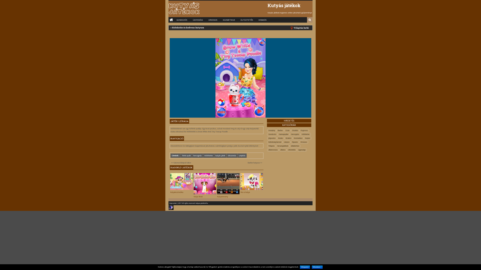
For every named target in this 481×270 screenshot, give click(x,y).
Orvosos (212, 20)
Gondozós (181, 20)
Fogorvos (304, 130)
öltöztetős (247, 20)
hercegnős (197, 155)
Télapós (271, 146)
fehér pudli (186, 155)
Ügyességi (198, 20)
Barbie (280, 130)
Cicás (287, 130)
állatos (282, 150)
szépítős (242, 155)
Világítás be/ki (301, 27)
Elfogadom (305, 267)
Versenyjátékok (282, 146)
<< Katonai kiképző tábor (181, 163)
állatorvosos (273, 150)
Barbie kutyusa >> (255, 163)
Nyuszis (295, 142)
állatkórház (295, 146)
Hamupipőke (283, 134)
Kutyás (307, 138)
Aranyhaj (272, 130)
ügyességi (301, 150)
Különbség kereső (275, 142)
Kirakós (263, 20)
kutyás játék (220, 155)
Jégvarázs (272, 138)
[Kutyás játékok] (184, 13)
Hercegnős (295, 134)
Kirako (280, 138)
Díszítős (295, 130)
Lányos (286, 142)
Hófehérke (208, 155)
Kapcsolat (172, 203)
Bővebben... (317, 267)
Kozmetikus (229, 20)
